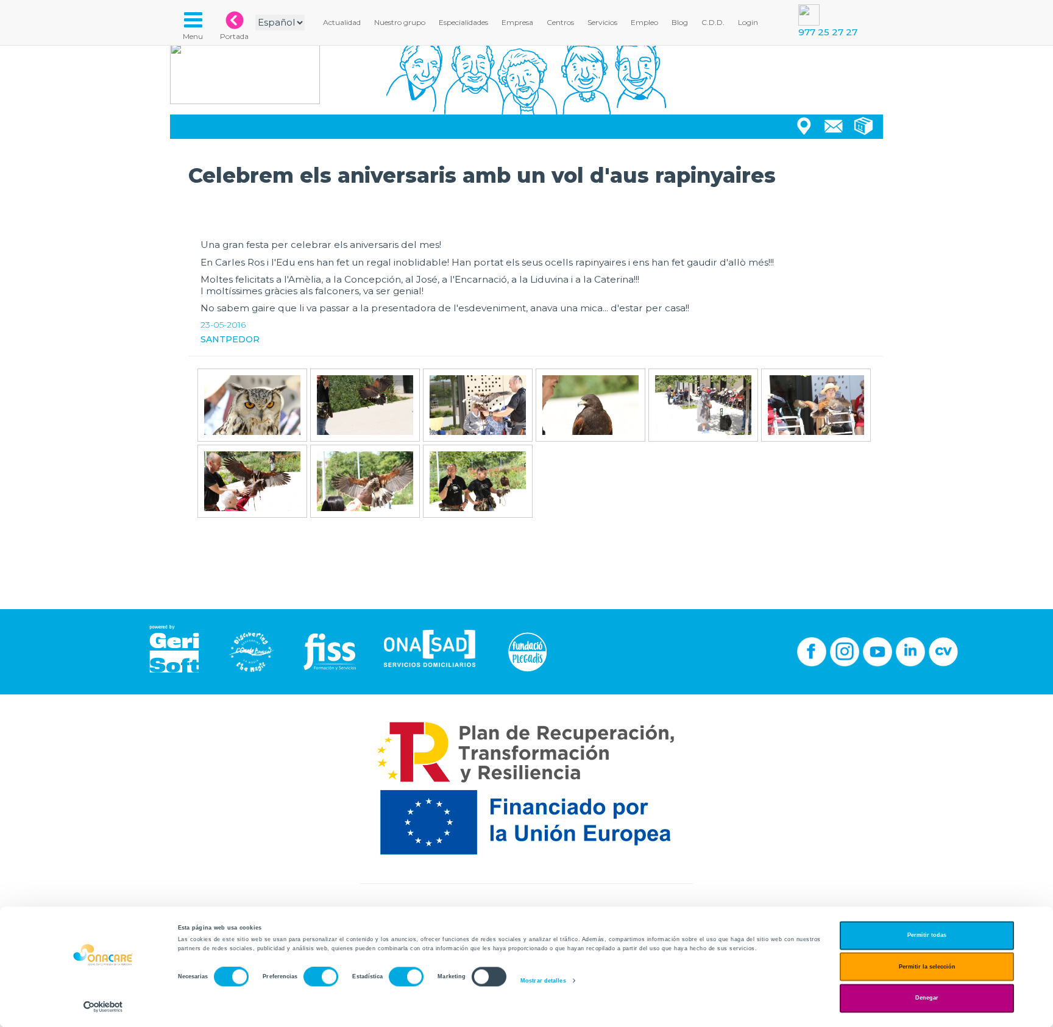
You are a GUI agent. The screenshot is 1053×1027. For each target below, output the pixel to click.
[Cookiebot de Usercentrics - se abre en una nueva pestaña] (103, 1006)
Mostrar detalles (543, 981)
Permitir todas (926, 936)
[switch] (320, 977)
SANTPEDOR (230, 339)
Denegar (926, 998)
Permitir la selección (927, 967)
